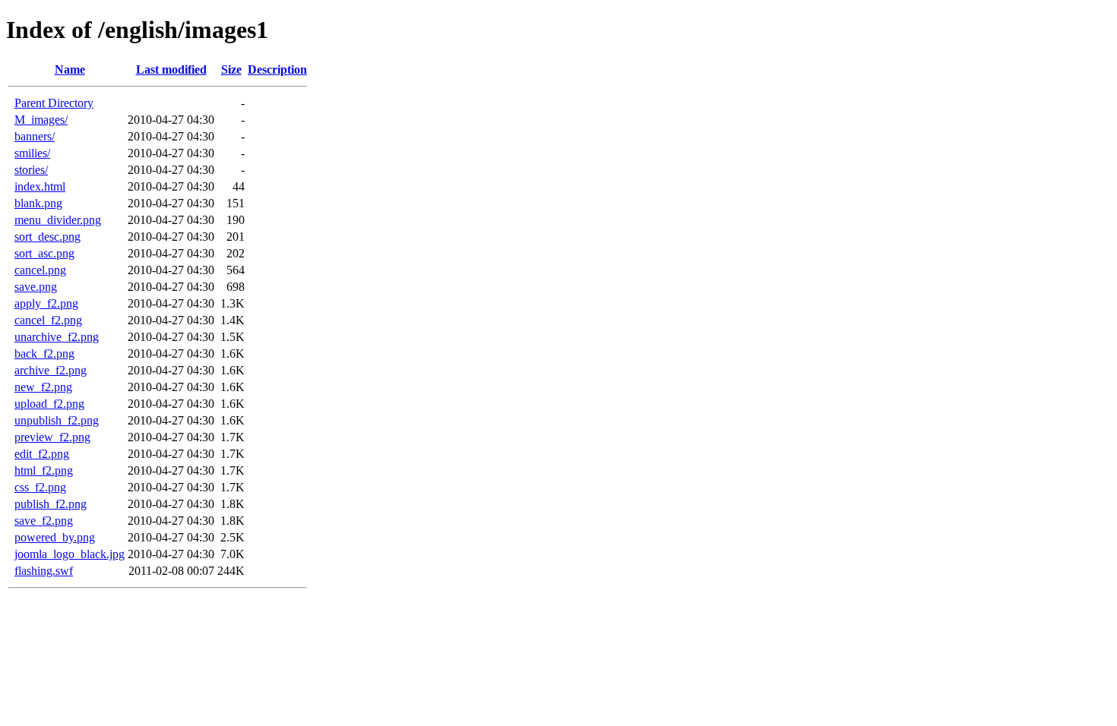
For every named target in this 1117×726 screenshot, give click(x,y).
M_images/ (41, 119)
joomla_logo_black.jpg (69, 554)
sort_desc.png (47, 236)
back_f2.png (44, 353)
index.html (39, 186)
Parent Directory (53, 102)
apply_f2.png (46, 303)
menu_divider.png (57, 219)
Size (231, 69)
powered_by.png (54, 537)
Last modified (171, 69)
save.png (35, 286)
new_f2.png (43, 386)
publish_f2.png (50, 503)
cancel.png (40, 270)
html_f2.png (43, 470)
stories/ (31, 169)
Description (277, 69)
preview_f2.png (52, 437)
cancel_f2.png (48, 320)
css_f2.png (40, 487)
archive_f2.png (50, 370)
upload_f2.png (49, 403)
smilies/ (32, 153)
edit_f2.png (41, 453)
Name (70, 69)
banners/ (34, 136)
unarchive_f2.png (56, 336)
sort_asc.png (44, 253)
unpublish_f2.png (56, 420)
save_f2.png (43, 520)
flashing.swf (43, 570)
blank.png (38, 203)
